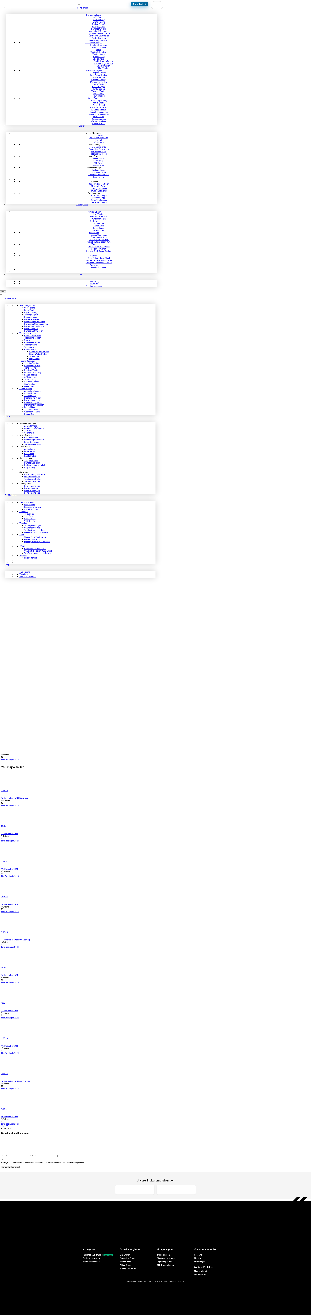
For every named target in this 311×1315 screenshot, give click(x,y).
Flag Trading (103, 68)
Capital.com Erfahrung (98, 138)
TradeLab (94, 221)
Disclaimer (158, 1282)
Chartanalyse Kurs (99, 237)
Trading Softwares (99, 191)
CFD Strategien (98, 86)
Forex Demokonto (98, 151)
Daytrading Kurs (99, 38)
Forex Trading (99, 19)
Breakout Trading (98, 80)
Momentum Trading (98, 82)
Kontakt (181, 1282)
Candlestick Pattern (98, 52)
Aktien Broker (98, 158)
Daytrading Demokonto (99, 149)
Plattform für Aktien (98, 107)
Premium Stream (94, 212)
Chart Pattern (98, 59)
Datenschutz (142, 1282)
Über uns (198, 1255)
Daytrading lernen (93, 15)
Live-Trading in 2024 (10, 759)
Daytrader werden (98, 29)
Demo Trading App (99, 200)
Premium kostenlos (94, 286)
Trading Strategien (94, 70)
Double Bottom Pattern (103, 61)
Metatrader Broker (98, 186)
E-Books (93, 256)
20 (7, 1126)
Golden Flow (98, 230)
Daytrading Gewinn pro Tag (98, 33)
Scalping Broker (98, 170)
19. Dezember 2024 (9, 869)
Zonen (98, 50)
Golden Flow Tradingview (99, 246)
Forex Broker (98, 161)
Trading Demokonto (98, 154)
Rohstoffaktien (98, 123)
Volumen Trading (98, 91)
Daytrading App (98, 198)
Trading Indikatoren (98, 47)
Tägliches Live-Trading (97, 1255)
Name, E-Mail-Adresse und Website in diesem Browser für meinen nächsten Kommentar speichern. (43, 1163)
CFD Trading (98, 17)
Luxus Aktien (98, 117)
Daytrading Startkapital (99, 36)
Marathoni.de (200, 1274)
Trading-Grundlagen (98, 235)
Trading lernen (82, 8)
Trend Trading (99, 77)
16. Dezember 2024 (9, 975)
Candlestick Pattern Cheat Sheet (98, 260)
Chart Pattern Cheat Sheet (99, 258)
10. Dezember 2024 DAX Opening (15, 1081)
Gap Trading (98, 93)
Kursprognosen (98, 26)
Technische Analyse (93, 43)
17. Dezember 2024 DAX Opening (15, 940)
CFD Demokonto (99, 147)
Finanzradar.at (200, 1271)
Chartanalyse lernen (98, 45)
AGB (151, 1282)
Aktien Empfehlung (99, 100)
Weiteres (94, 265)
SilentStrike (99, 226)
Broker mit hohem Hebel (98, 175)
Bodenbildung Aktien (99, 112)
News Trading (99, 96)
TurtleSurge (99, 223)
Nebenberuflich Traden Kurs (99, 242)
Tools (93, 244)
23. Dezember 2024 (9, 833)
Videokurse (94, 233)
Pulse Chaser (98, 228)
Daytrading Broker (98, 172)
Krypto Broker (98, 165)
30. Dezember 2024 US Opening (14, 798)
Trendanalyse (98, 56)
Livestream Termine (98, 216)
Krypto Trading (98, 22)
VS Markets (99, 142)
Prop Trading (98, 177)
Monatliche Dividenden (99, 114)
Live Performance (98, 267)
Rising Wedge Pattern (103, 63)
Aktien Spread (99, 105)
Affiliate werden (170, 1282)
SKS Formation (103, 66)
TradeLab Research (91, 1258)
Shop (81, 274)
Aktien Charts (98, 103)
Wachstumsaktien (98, 121)
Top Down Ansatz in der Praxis (99, 263)
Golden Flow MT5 (98, 249)
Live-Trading (98, 214)
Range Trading (98, 84)
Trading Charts (98, 54)
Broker (81, 126)
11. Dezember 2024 (9, 1046)
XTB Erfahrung (98, 135)
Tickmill (98, 140)
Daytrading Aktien (98, 110)
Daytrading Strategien (98, 40)
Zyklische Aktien (99, 119)
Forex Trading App (99, 195)
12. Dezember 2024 (9, 1010)
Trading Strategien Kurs (99, 239)
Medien (197, 1258)
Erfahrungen (199, 1262)
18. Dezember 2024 (9, 904)
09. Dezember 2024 (9, 1117)
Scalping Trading (98, 73)
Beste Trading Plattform (99, 184)
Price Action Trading (98, 75)
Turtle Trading (99, 89)
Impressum (131, 1282)
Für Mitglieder (82, 205)
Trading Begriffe (99, 24)
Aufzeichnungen (99, 219)
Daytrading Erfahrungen (98, 31)
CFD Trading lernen (165, 1265)
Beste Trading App (99, 202)
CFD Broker (99, 163)
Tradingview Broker (99, 188)
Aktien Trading (94, 98)
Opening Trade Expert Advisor (98, 251)
